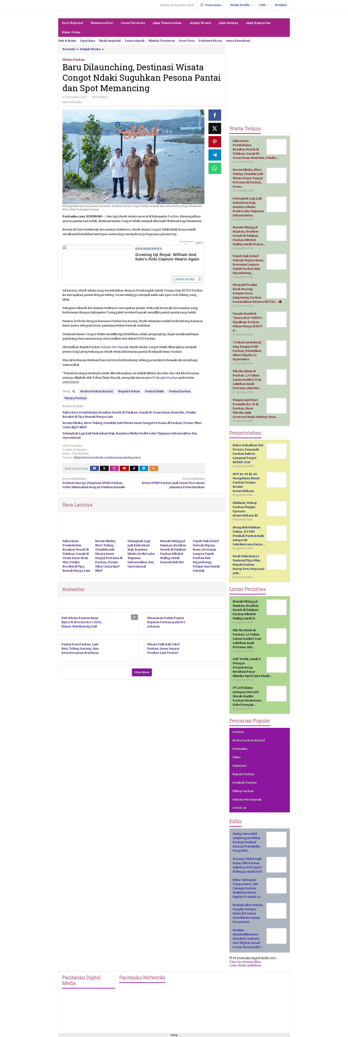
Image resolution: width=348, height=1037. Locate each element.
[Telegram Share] (214, 155)
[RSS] (153, 468)
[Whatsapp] (214, 168)
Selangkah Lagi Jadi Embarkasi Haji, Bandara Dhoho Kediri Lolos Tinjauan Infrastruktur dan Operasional (141, 553)
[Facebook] (94, 468)
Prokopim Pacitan (165, 377)
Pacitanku (239, 749)
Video (236, 757)
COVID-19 (239, 808)
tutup (174, 1034)
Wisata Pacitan (73, 59)
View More (142, 672)
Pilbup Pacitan (243, 791)
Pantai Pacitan (180, 391)
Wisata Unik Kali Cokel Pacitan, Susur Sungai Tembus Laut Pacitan (163, 648)
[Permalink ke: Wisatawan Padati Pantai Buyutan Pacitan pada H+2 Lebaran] (209, 624)
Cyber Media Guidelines (245, 965)
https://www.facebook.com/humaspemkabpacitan (107, 457)
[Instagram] (114, 468)
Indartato (239, 765)
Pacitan (173, 216)
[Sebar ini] (214, 115)
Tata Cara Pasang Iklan (245, 962)
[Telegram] (143, 468)
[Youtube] (124, 468)
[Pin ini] (214, 141)
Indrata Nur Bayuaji (114, 347)
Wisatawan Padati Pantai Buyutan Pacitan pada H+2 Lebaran (166, 622)
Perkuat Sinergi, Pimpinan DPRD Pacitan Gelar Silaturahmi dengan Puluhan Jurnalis (93, 483)
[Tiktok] (134, 468)
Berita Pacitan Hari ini (96, 391)
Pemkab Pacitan (244, 782)
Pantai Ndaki (154, 391)
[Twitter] (104, 468)
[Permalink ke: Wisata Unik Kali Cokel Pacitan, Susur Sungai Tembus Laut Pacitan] (209, 650)
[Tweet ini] (214, 128)
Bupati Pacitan (129, 391)
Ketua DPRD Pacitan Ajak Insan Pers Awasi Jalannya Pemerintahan (173, 483)
